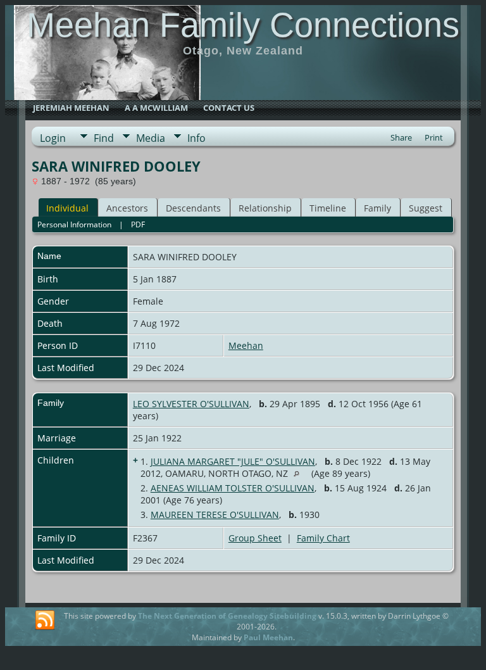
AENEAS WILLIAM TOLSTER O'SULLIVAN (233, 488)
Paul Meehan (268, 637)
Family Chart (323, 538)
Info (196, 138)
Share (401, 137)
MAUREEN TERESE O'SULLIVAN (215, 515)
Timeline (327, 208)
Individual (67, 208)
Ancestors (127, 208)
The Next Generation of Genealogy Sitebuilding (227, 615)
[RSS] (45, 620)
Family (377, 208)
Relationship (265, 208)
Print (434, 137)
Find (104, 138)
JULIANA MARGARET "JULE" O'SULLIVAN (233, 461)
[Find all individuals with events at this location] (299, 473)
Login (53, 138)
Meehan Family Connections (243, 25)
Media (150, 138)
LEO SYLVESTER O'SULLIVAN (191, 404)
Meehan (245, 345)
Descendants (193, 208)
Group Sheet (255, 538)
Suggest (425, 208)
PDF (138, 224)
